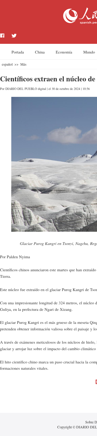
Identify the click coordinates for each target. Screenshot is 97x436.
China (40, 52)
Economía (64, 52)
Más (23, 64)
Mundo (89, 52)
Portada (18, 52)
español (7, 64)
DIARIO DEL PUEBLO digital (25, 89)
